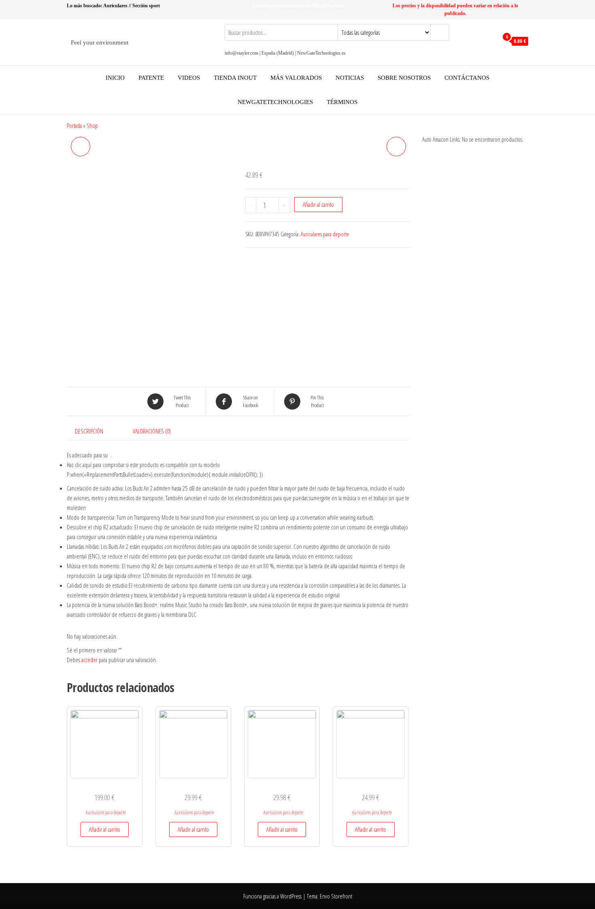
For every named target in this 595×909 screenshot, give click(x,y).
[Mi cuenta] (490, 41)
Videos (189, 77)
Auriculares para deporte (325, 234)
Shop (92, 125)
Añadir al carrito (318, 204)
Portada (74, 125)
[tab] (95, 431)
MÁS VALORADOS (296, 77)
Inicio (115, 77)
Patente (151, 77)
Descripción (89, 431)
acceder (89, 660)
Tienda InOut (235, 77)
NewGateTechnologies (275, 102)
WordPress (291, 896)
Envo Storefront (336, 896)
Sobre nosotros (404, 77)
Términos (342, 102)
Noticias (350, 77)
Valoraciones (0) (152, 431)
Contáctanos (466, 77)
